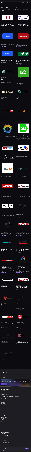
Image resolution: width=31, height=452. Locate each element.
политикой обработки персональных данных (15, 448)
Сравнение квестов (3, 409)
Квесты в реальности (3, 403)
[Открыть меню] (29, 2)
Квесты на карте (3, 405)
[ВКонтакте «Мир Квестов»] (1, 436)
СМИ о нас (2, 418)
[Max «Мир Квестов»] (9, 436)
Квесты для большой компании (5, 432)
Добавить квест (3, 422)
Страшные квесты (3, 429)
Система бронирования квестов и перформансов (7, 423)
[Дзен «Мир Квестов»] (7, 436)
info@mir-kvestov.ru (5, 389)
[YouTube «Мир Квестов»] (5, 436)
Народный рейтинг (22, 2)
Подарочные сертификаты (15, 2)
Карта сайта (2, 408)
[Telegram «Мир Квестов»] (3, 436)
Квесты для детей (3, 430)
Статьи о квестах (3, 419)
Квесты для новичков (3, 433)
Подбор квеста (8, 2)
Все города (2, 407)
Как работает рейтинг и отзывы (5, 415)
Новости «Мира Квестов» (4, 417)
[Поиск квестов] (27, 2)
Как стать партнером (3, 424)
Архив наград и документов (4, 410)
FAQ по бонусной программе (4, 416)
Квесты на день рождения (4, 431)
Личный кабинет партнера (4, 425)
